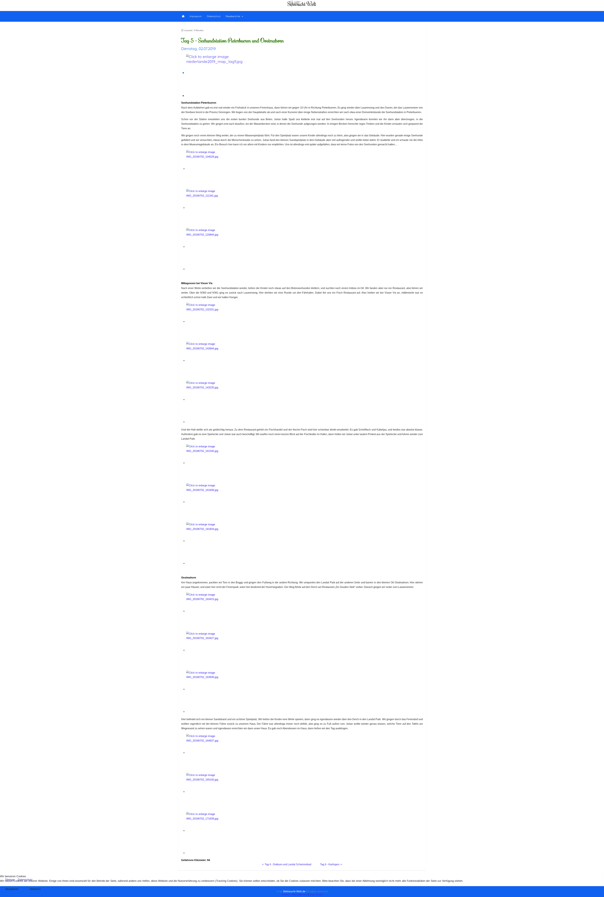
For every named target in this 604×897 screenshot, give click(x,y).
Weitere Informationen (294, 894)
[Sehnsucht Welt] (183, 16)
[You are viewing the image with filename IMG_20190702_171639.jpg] (214, 830)
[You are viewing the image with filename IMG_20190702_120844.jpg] (214, 246)
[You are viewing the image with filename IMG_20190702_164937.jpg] (214, 752)
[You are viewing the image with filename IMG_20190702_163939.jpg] (214, 689)
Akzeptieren (12, 889)
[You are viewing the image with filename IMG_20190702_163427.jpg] (214, 650)
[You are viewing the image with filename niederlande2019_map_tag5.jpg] (214, 72)
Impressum (316, 894)
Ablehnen (35, 889)
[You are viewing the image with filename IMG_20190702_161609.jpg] (214, 501)
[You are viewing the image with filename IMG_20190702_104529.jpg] (214, 168)
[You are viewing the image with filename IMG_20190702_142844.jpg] (214, 360)
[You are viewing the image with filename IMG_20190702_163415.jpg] (214, 611)
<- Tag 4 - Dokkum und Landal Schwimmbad (286, 864)
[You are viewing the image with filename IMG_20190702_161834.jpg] (214, 540)
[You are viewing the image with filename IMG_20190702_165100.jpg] (214, 791)
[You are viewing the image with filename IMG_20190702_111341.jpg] (214, 207)
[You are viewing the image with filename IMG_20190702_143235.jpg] (214, 399)
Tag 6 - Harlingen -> (331, 864)
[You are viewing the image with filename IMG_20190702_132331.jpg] (214, 321)
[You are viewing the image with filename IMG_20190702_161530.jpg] (214, 462)
